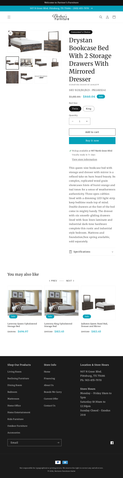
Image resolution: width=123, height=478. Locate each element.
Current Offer (51, 398)
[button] (9, 17)
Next (69, 281)
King (88, 108)
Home (47, 371)
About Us (49, 385)
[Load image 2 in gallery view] (26, 63)
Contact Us (50, 405)
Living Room (15, 371)
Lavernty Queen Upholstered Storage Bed (22, 325)
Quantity (73, 115)
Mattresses (13, 398)
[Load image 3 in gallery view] (40, 63)
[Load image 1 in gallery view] (12, 63)
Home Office (14, 405)
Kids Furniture (15, 419)
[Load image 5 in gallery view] (12, 77)
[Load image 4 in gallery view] (55, 63)
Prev (54, 281)
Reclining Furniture (18, 378)
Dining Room (15, 385)
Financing (49, 378)
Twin (75, 108)
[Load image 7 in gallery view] (26, 77)
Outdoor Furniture (17, 426)
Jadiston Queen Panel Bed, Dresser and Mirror (94, 325)
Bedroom (12, 392)
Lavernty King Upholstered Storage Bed (58, 325)
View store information (84, 159)
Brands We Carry (53, 392)
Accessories (14, 432)
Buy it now (92, 140)
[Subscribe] (58, 442)
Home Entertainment (19, 412)
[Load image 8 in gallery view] (40, 77)
